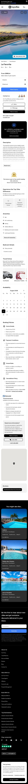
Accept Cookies (14, 779)
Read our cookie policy (8, 775)
